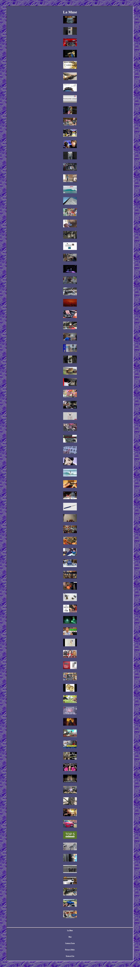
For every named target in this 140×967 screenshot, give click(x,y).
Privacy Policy (70, 949)
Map (70, 937)
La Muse (70, 930)
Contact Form (70, 943)
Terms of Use (70, 956)
